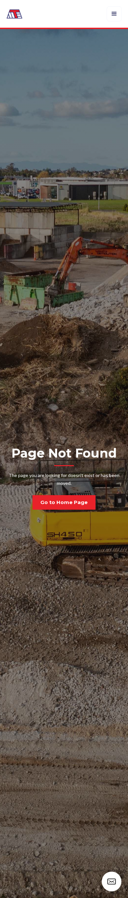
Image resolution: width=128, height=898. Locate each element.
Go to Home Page (64, 502)
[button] (114, 13)
